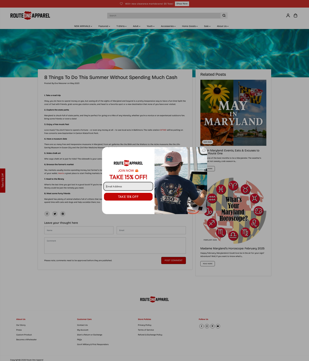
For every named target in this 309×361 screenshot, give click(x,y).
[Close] (204, 150)
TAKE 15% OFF (128, 197)
